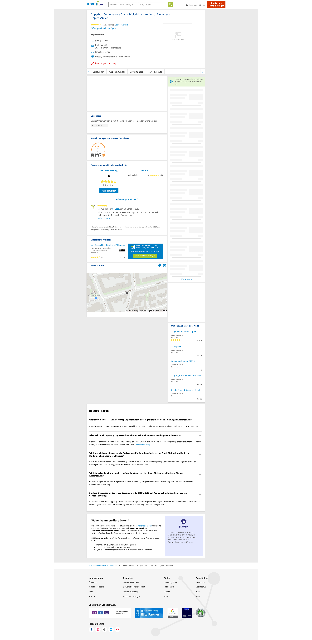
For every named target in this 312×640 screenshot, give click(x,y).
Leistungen (98, 71)
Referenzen (169, 587)
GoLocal (116, 208)
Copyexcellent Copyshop (182, 331)
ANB (198, 597)
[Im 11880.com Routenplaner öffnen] (159, 265)
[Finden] (170, 4)
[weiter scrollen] (202, 71)
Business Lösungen (131, 597)
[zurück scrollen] (89, 71)
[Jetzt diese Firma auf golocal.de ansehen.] (143, 174)
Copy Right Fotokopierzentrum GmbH (186, 375)
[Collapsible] (200, 420)
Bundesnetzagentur (144, 526)
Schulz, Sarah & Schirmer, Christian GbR (186, 390)
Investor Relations (96, 587)
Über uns (93, 582)
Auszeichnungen (117, 71)
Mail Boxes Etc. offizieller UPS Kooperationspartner (108, 245)
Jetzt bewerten (109, 190)
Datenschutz (201, 587)
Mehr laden (186, 279)
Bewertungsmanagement (134, 587)
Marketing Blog (170, 582)
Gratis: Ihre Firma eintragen (216, 4)
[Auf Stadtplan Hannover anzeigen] (164, 265)
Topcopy (175, 346)
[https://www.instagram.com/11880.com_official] (98, 629)
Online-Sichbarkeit (131, 582)
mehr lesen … (104, 218)
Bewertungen (137, 71)
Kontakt (167, 592)
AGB (198, 592)
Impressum (200, 582)
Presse (92, 597)
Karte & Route (155, 71)
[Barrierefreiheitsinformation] (201, 5)
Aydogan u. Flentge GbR (182, 361)
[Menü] (205, 5)
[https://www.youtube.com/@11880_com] (117, 629)
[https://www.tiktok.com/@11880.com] (104, 629)
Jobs (91, 592)
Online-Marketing (130, 592)
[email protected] (143, 444)
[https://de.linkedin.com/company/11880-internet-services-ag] (111, 629)
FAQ (166, 597)
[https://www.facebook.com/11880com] (91, 629)
